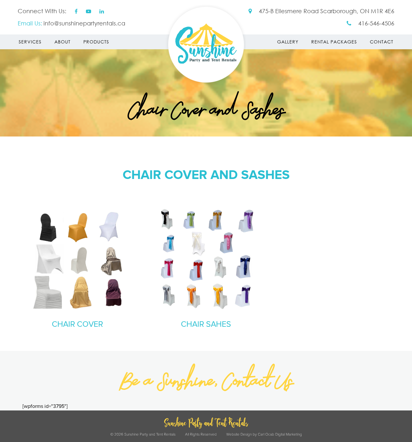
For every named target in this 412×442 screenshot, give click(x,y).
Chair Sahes (206, 324)
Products (96, 42)
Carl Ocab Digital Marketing (280, 435)
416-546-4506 (375, 23)
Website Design (239, 435)
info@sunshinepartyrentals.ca (84, 23)
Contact (381, 42)
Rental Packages (334, 42)
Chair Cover (77, 324)
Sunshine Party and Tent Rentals (206, 45)
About (62, 42)
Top (396, 426)
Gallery (287, 42)
